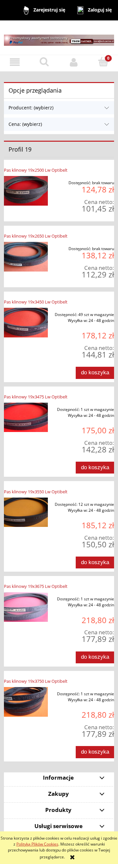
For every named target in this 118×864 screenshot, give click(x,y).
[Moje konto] (73, 62)
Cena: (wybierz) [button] (25, 124)
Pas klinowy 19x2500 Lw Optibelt (36, 170)
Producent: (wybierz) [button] (31, 107)
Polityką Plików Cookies (37, 844)
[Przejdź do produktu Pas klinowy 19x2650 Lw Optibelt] (26, 257)
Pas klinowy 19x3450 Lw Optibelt (36, 302)
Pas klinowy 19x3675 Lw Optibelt (36, 586)
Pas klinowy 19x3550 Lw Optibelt (36, 492)
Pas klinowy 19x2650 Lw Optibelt (36, 236)
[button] (15, 62)
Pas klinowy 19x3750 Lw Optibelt (36, 681)
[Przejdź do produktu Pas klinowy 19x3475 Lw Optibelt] (26, 417)
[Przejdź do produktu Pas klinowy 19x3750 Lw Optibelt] (26, 702)
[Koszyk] (103, 62)
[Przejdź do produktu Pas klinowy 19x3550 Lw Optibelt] (26, 512)
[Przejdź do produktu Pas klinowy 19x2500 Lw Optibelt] (26, 191)
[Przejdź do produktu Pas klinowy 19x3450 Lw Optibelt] (26, 322)
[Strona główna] (59, 37)
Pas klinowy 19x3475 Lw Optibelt (36, 397)
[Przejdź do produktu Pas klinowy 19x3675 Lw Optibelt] (26, 607)
